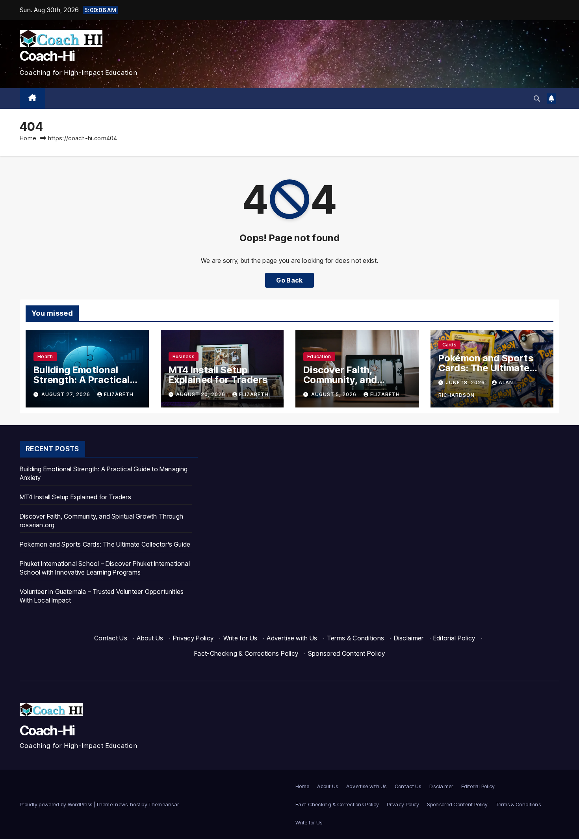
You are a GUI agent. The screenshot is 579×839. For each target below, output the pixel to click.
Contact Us (110, 638)
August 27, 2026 (66, 394)
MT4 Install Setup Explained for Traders (218, 374)
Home (28, 138)
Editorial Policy (454, 638)
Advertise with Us (292, 638)
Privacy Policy (193, 638)
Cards (449, 345)
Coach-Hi (47, 56)
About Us (150, 638)
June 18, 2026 (466, 382)
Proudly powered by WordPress (57, 804)
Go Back (289, 280)
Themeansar (163, 804)
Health (45, 356)
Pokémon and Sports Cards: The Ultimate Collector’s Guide (485, 367)
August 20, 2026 (201, 394)
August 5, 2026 (334, 394)
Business (184, 356)
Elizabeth (119, 394)
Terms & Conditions (355, 638)
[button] (537, 98)
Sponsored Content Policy (346, 653)
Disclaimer (409, 638)
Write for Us (240, 638)
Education (319, 356)
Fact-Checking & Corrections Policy (246, 653)
